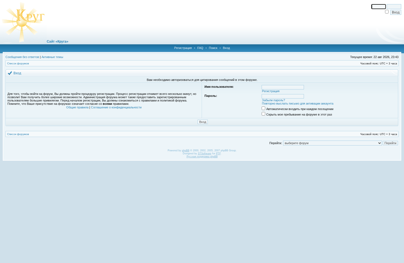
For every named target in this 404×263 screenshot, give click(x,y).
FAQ (200, 48)
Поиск (213, 48)
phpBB (185, 150)
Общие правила (77, 107)
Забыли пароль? (273, 100)
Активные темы (52, 57)
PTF (218, 153)
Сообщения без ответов (22, 57)
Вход (226, 48)
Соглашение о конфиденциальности (116, 107)
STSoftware (204, 153)
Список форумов (18, 63)
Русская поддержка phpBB (202, 156)
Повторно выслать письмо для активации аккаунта (297, 103)
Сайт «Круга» (57, 41)
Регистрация (183, 48)
